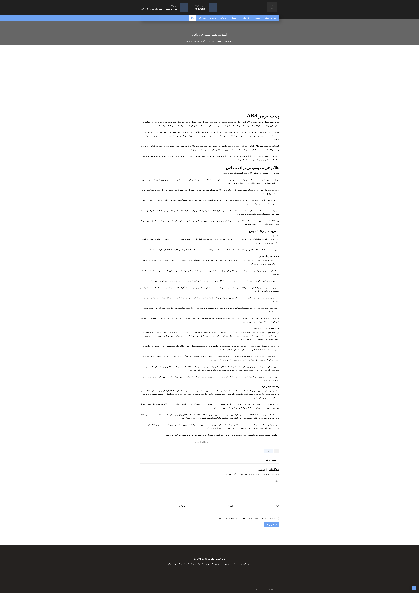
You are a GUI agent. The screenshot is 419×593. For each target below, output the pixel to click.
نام (277, 506)
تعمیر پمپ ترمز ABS (245, 249)
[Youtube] (198, 571)
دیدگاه (276, 481)
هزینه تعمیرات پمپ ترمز (270, 332)
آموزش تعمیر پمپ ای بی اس (268, 122)
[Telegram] (216, 571)
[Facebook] (220, 571)
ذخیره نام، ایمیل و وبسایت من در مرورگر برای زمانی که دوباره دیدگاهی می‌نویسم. (246, 518)
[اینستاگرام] (148, 18)
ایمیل (230, 506)
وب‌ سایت (182, 506)
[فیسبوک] (156, 18)
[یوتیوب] (143, 18)
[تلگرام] (152, 18)
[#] (212, 571)
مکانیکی (268, 451)
